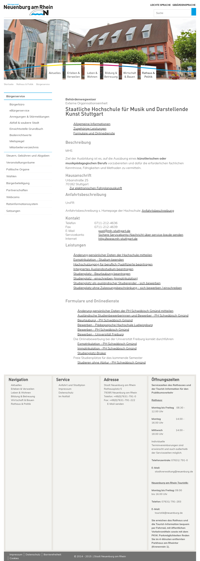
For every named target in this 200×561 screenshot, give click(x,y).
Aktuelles (55, 73)
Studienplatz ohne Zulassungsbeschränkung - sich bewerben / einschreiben (127, 288)
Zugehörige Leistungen (89, 128)
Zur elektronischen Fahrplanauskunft (96, 188)
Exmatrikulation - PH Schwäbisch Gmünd (107, 344)
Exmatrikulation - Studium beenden (98, 259)
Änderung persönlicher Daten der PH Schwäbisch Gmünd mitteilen (125, 311)
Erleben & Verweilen (73, 75)
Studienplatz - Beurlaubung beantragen (101, 274)
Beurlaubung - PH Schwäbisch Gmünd (105, 320)
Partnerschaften (17, 190)
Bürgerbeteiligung (18, 183)
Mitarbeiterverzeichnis (24, 147)
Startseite (8, 84)
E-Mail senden (115, 403)
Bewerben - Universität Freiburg (101, 334)
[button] (193, 12)
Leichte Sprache (160, 5)
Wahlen (11, 176)
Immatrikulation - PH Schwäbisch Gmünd (107, 348)
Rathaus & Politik (148, 75)
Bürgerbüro (17, 104)
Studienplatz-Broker (92, 353)
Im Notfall (64, 396)
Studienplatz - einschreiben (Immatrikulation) (105, 278)
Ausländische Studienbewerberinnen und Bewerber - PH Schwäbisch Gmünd (133, 315)
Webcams (13, 197)
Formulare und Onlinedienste (94, 133)
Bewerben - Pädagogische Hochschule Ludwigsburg (115, 325)
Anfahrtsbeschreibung (158, 210)
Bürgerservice (43, 84)
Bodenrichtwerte (21, 135)
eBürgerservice (19, 110)
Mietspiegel (17, 141)
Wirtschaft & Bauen (129, 75)
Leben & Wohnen (92, 75)
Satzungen (13, 211)
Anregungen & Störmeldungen (29, 116)
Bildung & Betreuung (111, 75)
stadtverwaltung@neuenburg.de (174, 471)
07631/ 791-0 (179, 460)
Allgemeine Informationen (91, 124)
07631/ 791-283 (171, 501)
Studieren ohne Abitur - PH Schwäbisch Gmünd (112, 362)
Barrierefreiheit (52, 554)
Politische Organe (17, 169)
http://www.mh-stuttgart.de (118, 238)
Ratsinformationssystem (22, 204)
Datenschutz (66, 392)
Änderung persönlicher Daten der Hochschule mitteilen (112, 255)
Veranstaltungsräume (20, 162)
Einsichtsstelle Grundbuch (26, 129)
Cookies (14, 558)
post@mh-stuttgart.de (114, 231)
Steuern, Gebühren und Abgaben (28, 155)
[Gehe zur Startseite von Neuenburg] (28, 10)
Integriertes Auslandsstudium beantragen (103, 269)
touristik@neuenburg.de (169, 512)
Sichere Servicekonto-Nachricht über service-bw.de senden (140, 235)
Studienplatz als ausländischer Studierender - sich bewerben (117, 283)
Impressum (65, 388)
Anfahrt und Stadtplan (72, 385)
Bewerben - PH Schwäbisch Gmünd (103, 329)
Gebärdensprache (183, 5)
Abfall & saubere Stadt (24, 122)
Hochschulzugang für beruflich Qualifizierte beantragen (113, 264)
